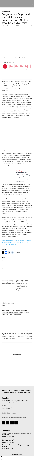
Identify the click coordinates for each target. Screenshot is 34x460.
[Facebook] (3, 29)
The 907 (4, 448)
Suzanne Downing (7, 25)
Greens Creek (24, 310)
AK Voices (4, 436)
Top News (7, 11)
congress (18, 310)
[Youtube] (16, 422)
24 (31, 25)
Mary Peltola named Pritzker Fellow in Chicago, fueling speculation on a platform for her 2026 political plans (23, 177)
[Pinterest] (10, 29)
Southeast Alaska (17, 314)
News (21, 312)
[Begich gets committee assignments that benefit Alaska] (8, 295)
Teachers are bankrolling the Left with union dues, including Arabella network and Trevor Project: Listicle (9, 335)
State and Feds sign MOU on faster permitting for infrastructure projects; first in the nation (25, 335)
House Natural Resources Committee (10, 312)
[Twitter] (6, 29)
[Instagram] (7, 422)
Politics (7, 9)
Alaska (7, 310)
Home (3, 9)
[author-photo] (17, 352)
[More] (17, 29)
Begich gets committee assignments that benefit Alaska (8, 303)
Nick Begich (26, 312)
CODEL (12, 310)
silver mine (9, 314)
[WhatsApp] (14, 29)
